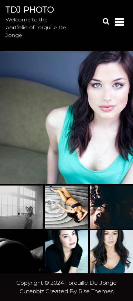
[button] (66, 117)
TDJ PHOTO (30, 10)
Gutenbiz (32, 291)
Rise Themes (95, 291)
